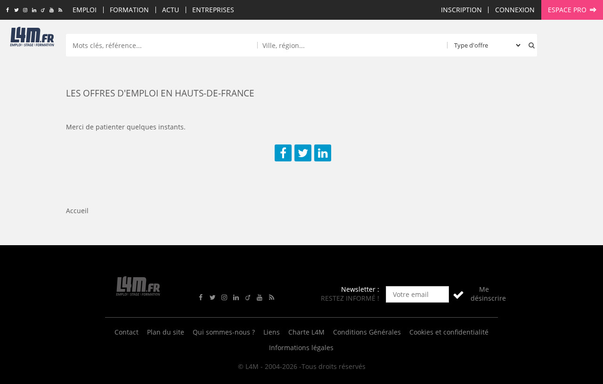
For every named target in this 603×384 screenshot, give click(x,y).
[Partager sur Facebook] (283, 152)
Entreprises (213, 9)
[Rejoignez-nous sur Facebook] (7, 10)
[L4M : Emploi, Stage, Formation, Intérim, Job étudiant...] (32, 38)
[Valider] (458, 294)
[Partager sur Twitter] (302, 152)
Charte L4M (306, 332)
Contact (126, 332)
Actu (170, 9)
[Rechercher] (529, 45)
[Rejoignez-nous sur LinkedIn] (34, 10)
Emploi (85, 9)
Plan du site (165, 332)
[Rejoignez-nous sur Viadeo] (43, 10)
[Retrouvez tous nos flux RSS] (60, 10)
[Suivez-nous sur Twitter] (16, 10)
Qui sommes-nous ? (224, 332)
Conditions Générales (367, 332)
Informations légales (301, 347)
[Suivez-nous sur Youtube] (52, 10)
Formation (129, 9)
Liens (271, 332)
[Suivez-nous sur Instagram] (25, 10)
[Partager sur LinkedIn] (322, 152)
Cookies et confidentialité (449, 332)
